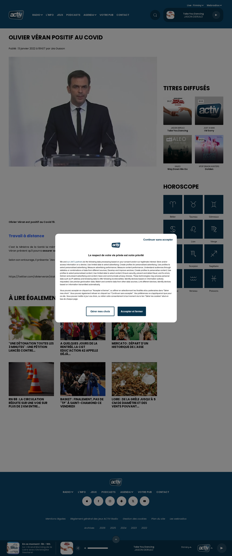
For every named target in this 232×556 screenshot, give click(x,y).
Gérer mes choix (100, 311)
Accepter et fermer (132, 311)
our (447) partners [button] (75, 261)
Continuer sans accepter (158, 239)
